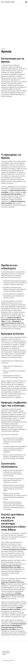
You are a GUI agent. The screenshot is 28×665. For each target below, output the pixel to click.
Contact (4, 654)
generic (3, 48)
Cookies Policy (6, 651)
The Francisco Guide (7, 2)
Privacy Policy (6, 652)
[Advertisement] (14, 24)
